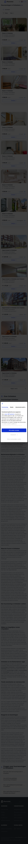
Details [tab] (11, 407)
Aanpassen (13, 434)
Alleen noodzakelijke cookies (14, 439)
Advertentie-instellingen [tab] (21, 407)
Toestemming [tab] (5, 407)
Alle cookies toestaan (14, 430)
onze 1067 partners (9, 414)
